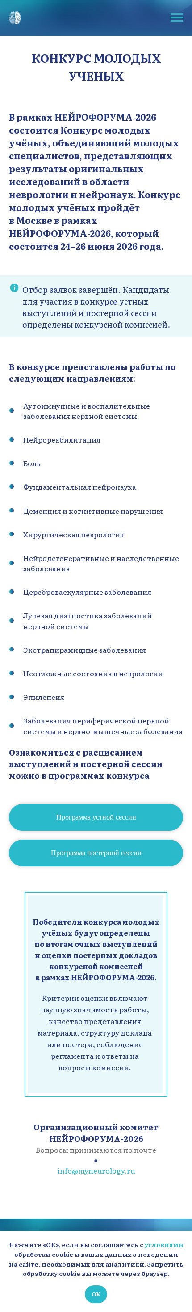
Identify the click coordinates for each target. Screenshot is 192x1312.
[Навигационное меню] (177, 17)
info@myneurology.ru (96, 1170)
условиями (164, 1244)
